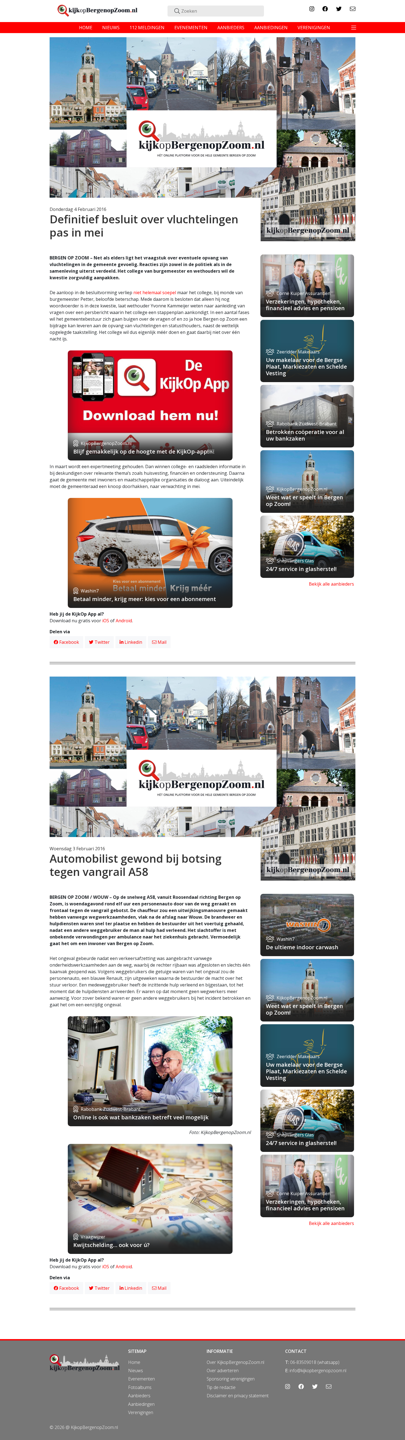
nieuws (111, 28)
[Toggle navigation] (354, 27)
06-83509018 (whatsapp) (314, 1362)
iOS (105, 621)
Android (124, 621)
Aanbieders (139, 1396)
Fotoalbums (140, 1387)
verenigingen (314, 28)
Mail (161, 642)
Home (134, 1362)
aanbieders (230, 28)
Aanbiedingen (141, 1404)
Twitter (101, 642)
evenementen (190, 28)
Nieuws (135, 1370)
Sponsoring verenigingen (231, 1379)
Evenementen (141, 1379)
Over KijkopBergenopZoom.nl (235, 1362)
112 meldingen (146, 28)
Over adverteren (223, 1370)
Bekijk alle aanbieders (331, 584)
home (85, 28)
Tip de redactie (221, 1387)
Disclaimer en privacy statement (238, 1396)
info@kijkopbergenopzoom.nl (318, 1370)
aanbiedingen (271, 28)
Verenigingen (140, 1412)
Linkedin (132, 642)
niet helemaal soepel (154, 292)
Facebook (68, 642)
